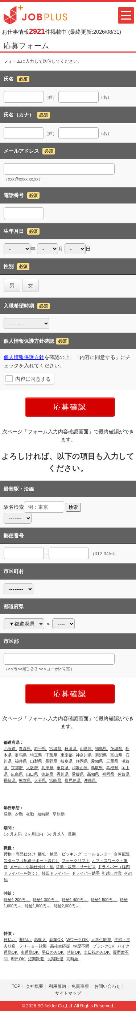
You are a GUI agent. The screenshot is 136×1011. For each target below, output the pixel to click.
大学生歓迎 (101, 939)
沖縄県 (90, 780)
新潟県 (101, 755)
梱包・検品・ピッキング (60, 854)
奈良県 (63, 768)
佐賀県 (124, 774)
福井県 (21, 761)
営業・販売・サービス (76, 866)
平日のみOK (53, 952)
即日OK (18, 959)
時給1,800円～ (38, 906)
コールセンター (98, 854)
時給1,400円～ (75, 899)
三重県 (112, 761)
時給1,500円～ (104, 899)
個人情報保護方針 (24, 357)
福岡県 (108, 774)
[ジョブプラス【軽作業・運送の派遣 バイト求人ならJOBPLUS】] (35, 14)
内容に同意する (33, 379)
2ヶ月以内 (34, 834)
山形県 (86, 748)
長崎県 (10, 780)
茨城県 (116, 748)
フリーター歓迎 (33, 946)
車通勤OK (30, 952)
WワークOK (77, 939)
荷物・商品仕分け (20, 854)
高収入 (40, 939)
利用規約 (57, 986)
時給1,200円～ (17, 899)
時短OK (74, 952)
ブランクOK (103, 946)
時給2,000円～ (67, 906)
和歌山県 (80, 768)
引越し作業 (112, 873)
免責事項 (80, 986)
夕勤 (19, 814)
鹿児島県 (73, 780)
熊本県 (25, 780)
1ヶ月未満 (13, 834)
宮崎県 (55, 780)
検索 (73, 507)
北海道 (10, 748)
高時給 (72, 959)
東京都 (67, 755)
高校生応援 (60, 946)
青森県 (25, 748)
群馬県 (21, 755)
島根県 (112, 768)
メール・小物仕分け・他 (32, 866)
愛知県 (97, 761)
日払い (10, 939)
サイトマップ (68, 993)
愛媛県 (78, 774)
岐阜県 (67, 761)
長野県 (51, 761)
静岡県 (82, 761)
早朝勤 (59, 814)
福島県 (101, 748)
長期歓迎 (55, 959)
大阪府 (32, 768)
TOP (16, 986)
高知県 (93, 774)
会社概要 (34, 986)
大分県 (40, 780)
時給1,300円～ (46, 899)
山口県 (32, 774)
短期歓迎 (36, 959)
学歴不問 (81, 946)
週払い (25, 939)
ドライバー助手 (86, 873)
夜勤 (30, 814)
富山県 (116, 755)
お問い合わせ (107, 986)
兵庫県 (47, 768)
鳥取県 (97, 768)
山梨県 (36, 761)
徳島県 (47, 774)
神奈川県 (84, 755)
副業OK (56, 939)
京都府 (17, 768)
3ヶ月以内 (56, 834)
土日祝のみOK (97, 952)
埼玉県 (36, 755)
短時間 (43, 814)
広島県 (17, 774)
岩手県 (40, 748)
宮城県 (55, 748)
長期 (72, 834)
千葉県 (51, 755)
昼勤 (8, 814)
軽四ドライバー (56, 873)
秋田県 (71, 748)
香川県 (63, 774)
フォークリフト (76, 860)
